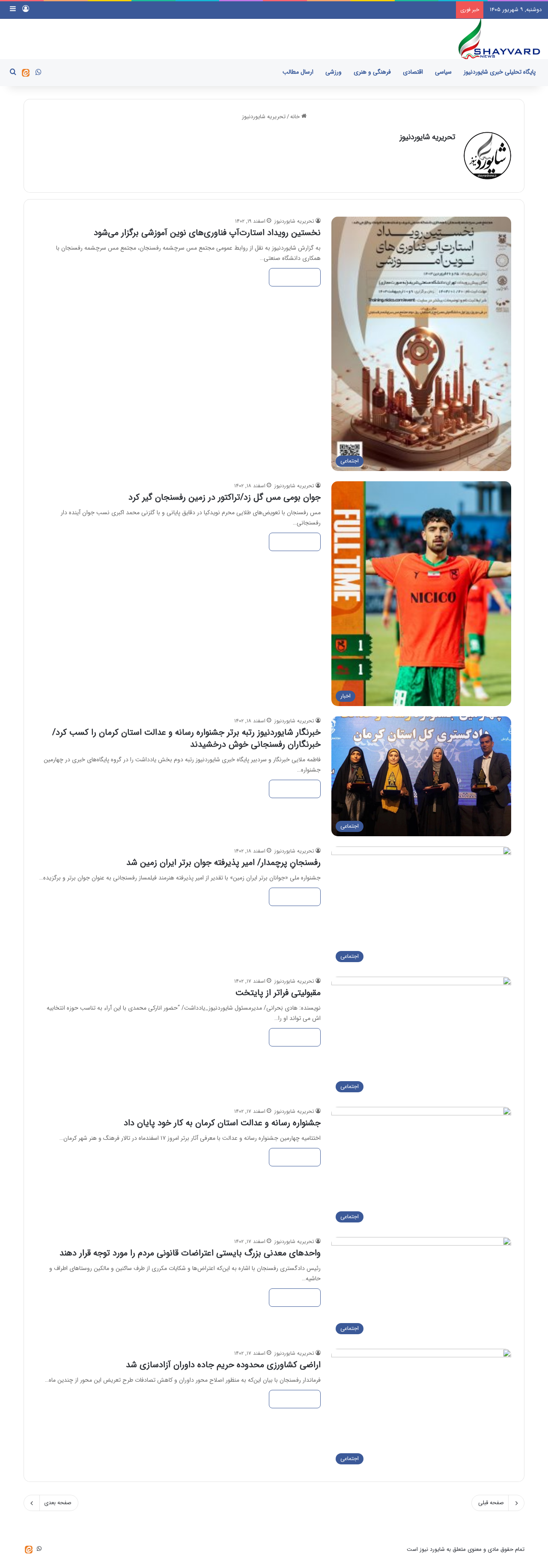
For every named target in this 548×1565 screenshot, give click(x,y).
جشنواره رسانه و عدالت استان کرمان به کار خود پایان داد (222, 1123)
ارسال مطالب (298, 72)
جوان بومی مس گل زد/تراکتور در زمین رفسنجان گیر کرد (224, 497)
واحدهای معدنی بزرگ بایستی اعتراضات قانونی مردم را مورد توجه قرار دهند (190, 1253)
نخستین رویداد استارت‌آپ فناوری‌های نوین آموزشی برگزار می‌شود (207, 232)
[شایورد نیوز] (499, 39)
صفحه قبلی (491, 1502)
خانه (295, 116)
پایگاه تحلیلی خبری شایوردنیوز (500, 72)
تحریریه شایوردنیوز (427, 137)
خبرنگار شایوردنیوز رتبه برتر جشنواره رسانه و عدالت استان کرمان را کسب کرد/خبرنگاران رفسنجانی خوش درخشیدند (186, 738)
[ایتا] (25, 73)
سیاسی (443, 72)
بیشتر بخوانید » (295, 277)
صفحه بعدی (57, 1502)
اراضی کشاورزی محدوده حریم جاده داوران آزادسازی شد (223, 1364)
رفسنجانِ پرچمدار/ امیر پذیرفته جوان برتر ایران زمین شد (223, 862)
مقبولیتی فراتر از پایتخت (278, 992)
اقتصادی (413, 72)
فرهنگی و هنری (372, 72)
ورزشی (333, 72)
